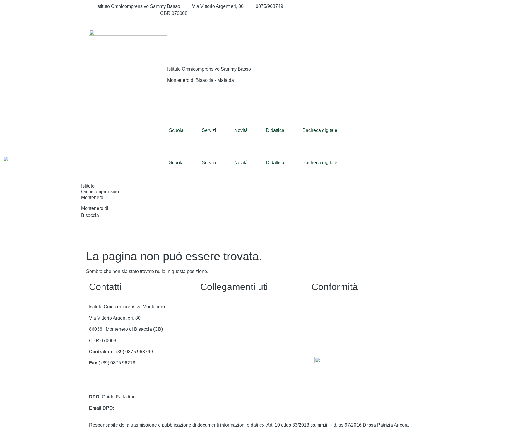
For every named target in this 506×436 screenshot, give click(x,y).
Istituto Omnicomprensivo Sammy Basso (209, 69)
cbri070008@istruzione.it (122, 13)
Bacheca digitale (319, 130)
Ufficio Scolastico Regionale (229, 351)
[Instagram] (364, 13)
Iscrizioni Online (217, 340)
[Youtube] (364, 20)
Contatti (208, 306)
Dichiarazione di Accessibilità (342, 317)
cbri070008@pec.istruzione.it (119, 385)
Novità (241, 130)
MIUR (206, 329)
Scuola (176, 130)
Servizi (209, 130)
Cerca (381, 41)
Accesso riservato (330, 340)
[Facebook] (364, 6)
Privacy (319, 306)
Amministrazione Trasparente (230, 317)
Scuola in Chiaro (217, 362)
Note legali (323, 329)
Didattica (275, 130)
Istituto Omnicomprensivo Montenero (100, 192)
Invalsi (207, 374)
